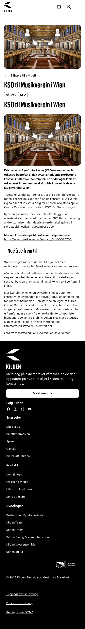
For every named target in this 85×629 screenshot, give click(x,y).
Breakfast (63, 577)
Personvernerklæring (19, 603)
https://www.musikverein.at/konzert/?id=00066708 (38, 239)
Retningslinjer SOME (19, 612)
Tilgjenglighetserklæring (22, 594)
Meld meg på (42, 393)
